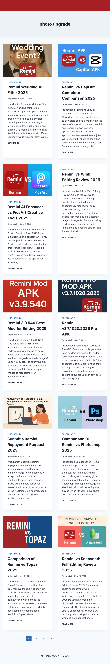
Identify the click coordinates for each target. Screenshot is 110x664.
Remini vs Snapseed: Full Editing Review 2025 (81, 564)
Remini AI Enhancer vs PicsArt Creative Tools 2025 (25, 212)
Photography (14, 82)
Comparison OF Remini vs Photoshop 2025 (81, 444)
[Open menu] (104, 5)
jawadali (13, 99)
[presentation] (27, 60)
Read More (15, 143)
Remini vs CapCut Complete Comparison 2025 (78, 93)
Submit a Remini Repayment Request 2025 (26, 444)
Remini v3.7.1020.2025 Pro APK (79, 328)
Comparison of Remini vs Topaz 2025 (23, 564)
